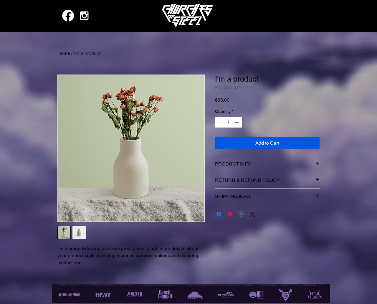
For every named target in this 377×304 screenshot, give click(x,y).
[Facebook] (68, 16)
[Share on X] (252, 214)
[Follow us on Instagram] (84, 16)
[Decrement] (219, 122)
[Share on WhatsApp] (241, 214)
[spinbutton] (228, 122)
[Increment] (237, 122)
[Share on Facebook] (218, 214)
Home (63, 53)
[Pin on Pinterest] (230, 214)
